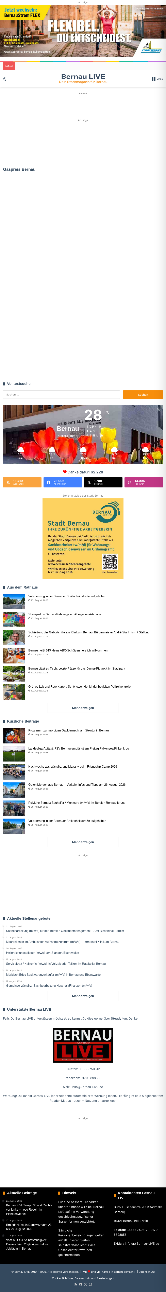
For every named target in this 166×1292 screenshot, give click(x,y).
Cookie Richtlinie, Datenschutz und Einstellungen (83, 1278)
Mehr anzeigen (83, 708)
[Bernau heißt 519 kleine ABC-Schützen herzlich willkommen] (14, 655)
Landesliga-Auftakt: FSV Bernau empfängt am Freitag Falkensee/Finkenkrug (78, 748)
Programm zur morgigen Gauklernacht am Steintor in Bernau (68, 730)
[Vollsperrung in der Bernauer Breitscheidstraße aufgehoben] (14, 601)
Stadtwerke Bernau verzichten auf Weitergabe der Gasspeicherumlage (28, 213)
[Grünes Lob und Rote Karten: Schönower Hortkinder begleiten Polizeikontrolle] (14, 692)
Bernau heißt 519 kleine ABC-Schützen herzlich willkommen (67, 650)
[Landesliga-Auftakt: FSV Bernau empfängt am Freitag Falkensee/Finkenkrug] (14, 754)
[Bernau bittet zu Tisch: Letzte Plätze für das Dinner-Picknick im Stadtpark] (14, 674)
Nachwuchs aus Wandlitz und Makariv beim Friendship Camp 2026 (72, 766)
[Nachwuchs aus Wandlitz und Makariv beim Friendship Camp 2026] (14, 772)
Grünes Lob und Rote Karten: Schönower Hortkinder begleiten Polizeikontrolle (79, 686)
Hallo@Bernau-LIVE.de (86, 1087)
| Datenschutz (145, 1271)
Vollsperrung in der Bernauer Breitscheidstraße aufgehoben (67, 596)
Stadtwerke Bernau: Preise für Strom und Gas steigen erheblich (83, 247)
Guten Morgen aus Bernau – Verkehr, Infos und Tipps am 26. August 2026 (77, 784)
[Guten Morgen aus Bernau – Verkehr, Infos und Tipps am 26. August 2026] (14, 790)
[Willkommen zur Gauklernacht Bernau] (83, 143)
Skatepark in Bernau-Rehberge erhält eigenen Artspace (64, 614)
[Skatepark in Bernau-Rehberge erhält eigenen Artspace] (14, 619)
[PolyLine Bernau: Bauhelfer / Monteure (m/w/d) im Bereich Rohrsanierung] (14, 808)
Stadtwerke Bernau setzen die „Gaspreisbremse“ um (27, 347)
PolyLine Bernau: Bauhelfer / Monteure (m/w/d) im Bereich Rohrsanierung (76, 802)
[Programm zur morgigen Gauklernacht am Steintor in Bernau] (14, 735)
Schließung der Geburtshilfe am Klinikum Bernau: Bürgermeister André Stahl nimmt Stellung (88, 632)
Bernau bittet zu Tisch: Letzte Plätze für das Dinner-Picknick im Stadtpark (76, 668)
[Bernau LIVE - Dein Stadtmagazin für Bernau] (83, 78)
